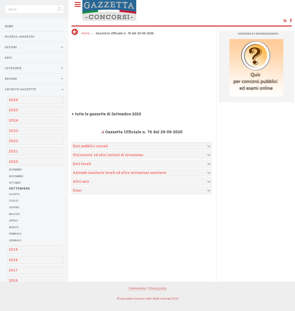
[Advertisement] (157, 72)
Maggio (14, 214)
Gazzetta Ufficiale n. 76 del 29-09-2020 (143, 131)
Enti (8, 57)
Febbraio (15, 233)
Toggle (75, 9)
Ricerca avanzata (20, 36)
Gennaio (15, 240)
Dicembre (15, 169)
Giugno (14, 207)
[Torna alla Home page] (186, 12)
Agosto (14, 194)
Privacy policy (158, 288)
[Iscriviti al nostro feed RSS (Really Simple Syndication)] (285, 21)
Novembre (16, 176)
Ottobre (15, 182)
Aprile (13, 220)
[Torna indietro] (74, 31)
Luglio (13, 200)
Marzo (14, 227)
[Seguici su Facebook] (291, 21)
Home (85, 33)
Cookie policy (137, 288)
